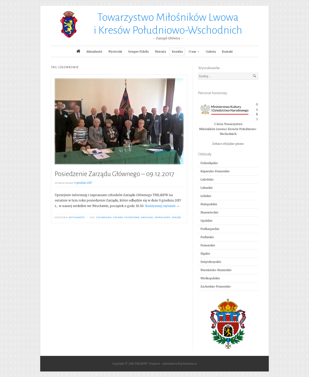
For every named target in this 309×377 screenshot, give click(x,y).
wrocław (147, 217)
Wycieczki (115, 51)
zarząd (176, 217)
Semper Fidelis (138, 51)
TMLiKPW (140, 363)
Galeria (211, 51)
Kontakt (227, 51)
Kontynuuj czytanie (162, 206)
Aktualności (94, 51)
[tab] (228, 163)
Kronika (177, 51)
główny (118, 217)
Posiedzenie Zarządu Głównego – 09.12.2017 (114, 173)
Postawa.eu (190, 363)
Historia (160, 51)
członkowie (104, 217)
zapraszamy (162, 217)
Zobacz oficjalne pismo (228, 143)
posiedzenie (132, 217)
